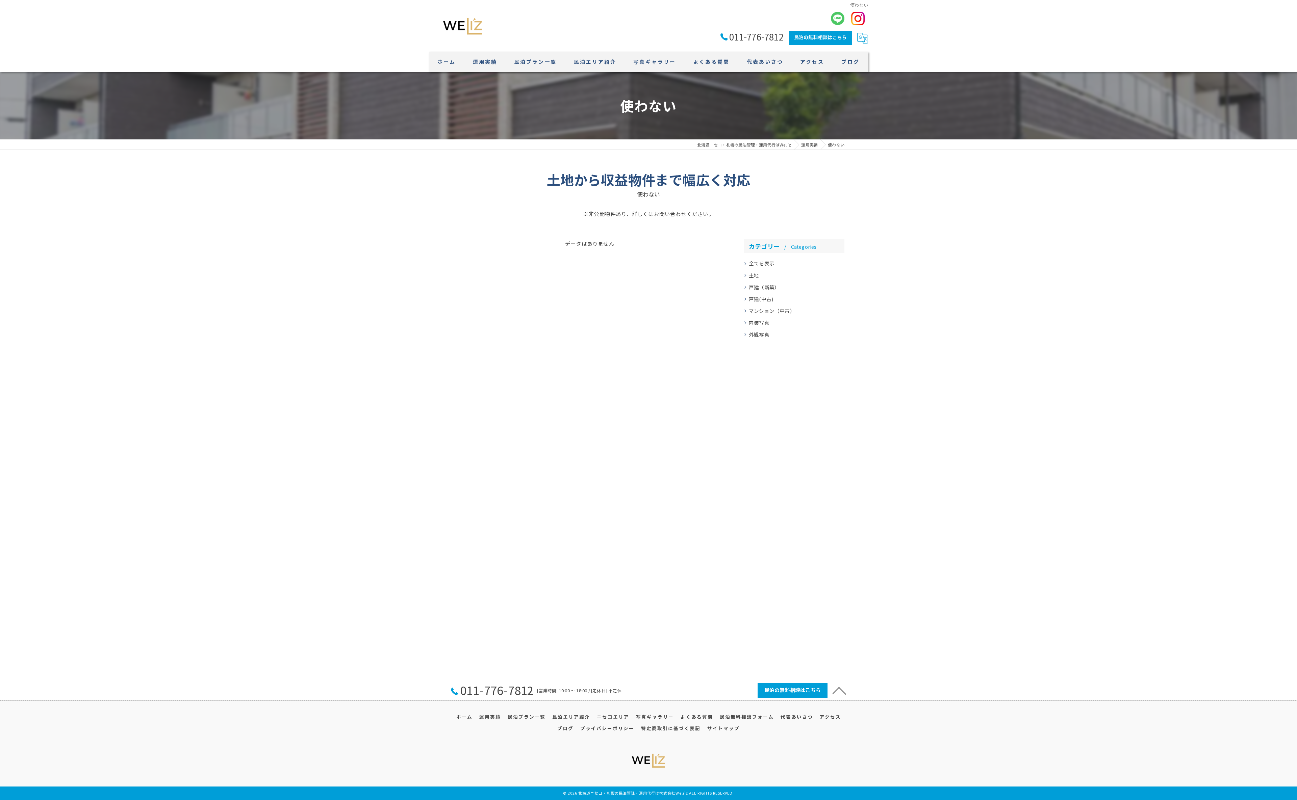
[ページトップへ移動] (839, 690)
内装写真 (759, 322)
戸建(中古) (761, 298)
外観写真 (759, 334)
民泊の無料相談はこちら (820, 37)
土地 (754, 275)
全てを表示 (761, 263)
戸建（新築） (764, 287)
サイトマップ (723, 728)
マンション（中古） (772, 310)
